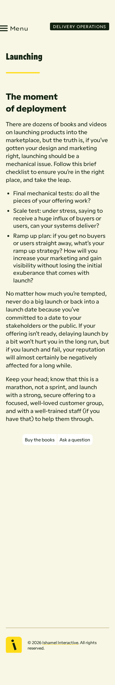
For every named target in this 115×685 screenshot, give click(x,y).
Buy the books (40, 439)
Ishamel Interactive (60, 642)
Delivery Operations (79, 26)
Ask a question (74, 439)
